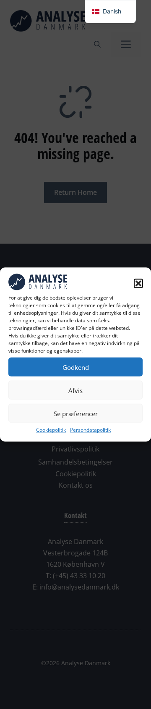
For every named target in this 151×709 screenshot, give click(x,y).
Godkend (75, 367)
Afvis (75, 390)
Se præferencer (76, 413)
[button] (138, 283)
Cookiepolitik (51, 429)
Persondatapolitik (90, 429)
